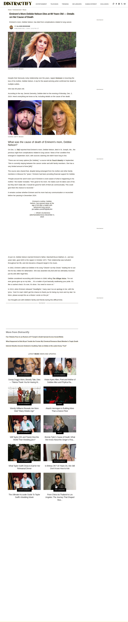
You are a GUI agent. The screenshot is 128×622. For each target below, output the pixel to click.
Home (10, 9)
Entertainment (41, 4)
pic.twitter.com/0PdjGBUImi (42, 209)
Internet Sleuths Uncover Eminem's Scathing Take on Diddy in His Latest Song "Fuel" (36, 346)
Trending (65, 4)
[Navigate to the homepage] (18, 3)
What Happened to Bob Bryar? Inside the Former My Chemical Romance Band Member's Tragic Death (42, 341)
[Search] (113, 3)
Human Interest (91, 4)
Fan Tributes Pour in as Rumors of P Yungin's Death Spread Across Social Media (34, 337)
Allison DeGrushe (23, 26)
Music (24, 9)
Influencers (77, 4)
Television (54, 4)
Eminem (59, 78)
